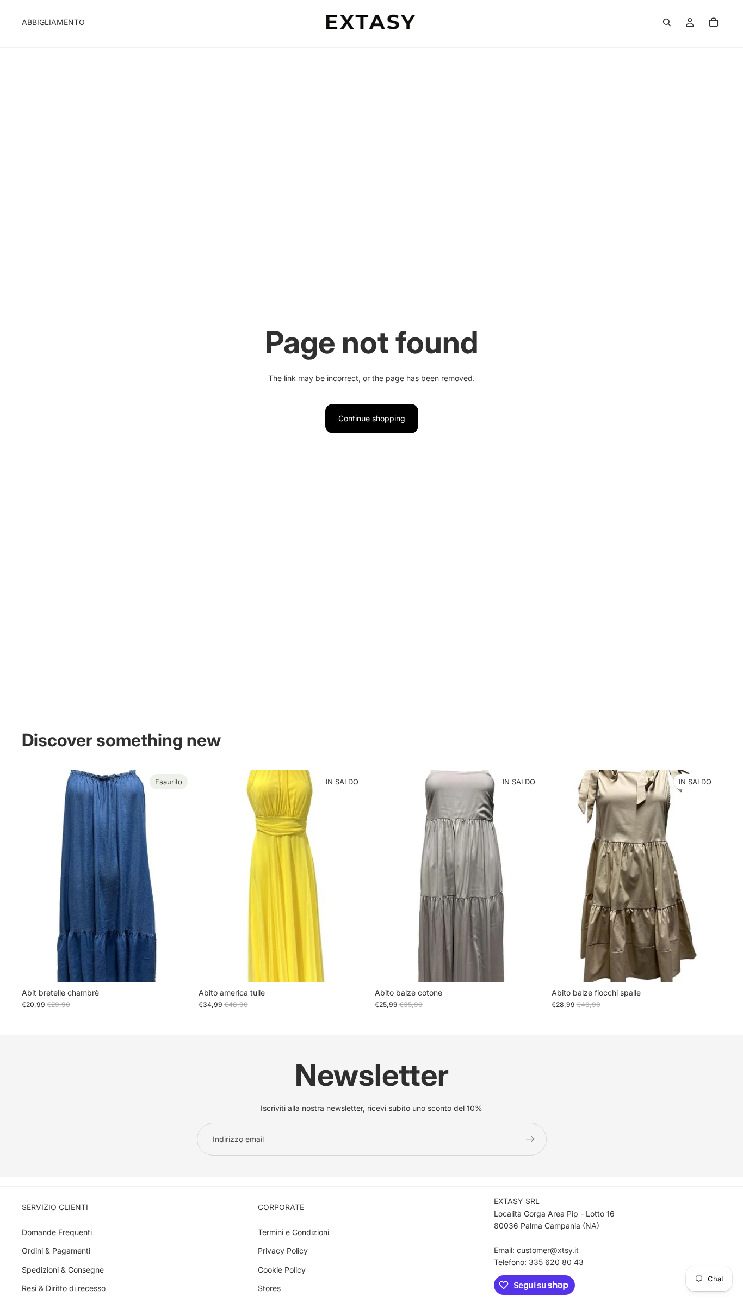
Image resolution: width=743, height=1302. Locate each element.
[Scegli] (351, 965)
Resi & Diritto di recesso (64, 1288)
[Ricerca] (667, 22)
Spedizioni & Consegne (63, 1269)
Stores (269, 1288)
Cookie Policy (282, 1269)
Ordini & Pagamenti (56, 1250)
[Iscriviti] (530, 1139)
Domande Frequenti (57, 1232)
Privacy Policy (283, 1250)
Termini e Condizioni (293, 1232)
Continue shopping (371, 418)
